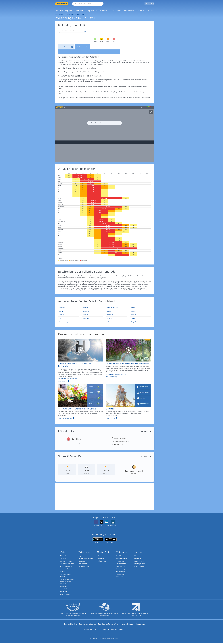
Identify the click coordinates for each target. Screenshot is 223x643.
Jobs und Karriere (70, 624)
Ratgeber (138, 552)
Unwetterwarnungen (66, 561)
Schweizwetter (120, 561)
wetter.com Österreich (66, 569)
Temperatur (82, 561)
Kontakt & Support (127, 624)
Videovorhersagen (65, 556)
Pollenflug (68, 14)
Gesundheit (61, 14)
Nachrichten (119, 556)
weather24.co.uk (65, 594)
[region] (104, 134)
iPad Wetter (100, 558)
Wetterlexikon (120, 574)
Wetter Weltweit (120, 571)
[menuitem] (59, 10)
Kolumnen (63, 558)
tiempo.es (63, 584)
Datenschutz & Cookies (87, 624)
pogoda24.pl (63, 591)
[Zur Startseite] (62, 3)
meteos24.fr (63, 586)
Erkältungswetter (139, 563)
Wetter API (63, 577)
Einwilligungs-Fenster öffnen (108, 624)
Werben (62, 571)
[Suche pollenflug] (84, 31)
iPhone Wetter (101, 556)
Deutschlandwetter (121, 558)
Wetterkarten (84, 552)
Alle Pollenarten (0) (82, 47)
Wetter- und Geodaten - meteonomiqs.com (67, 580)
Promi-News (119, 577)
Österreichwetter (121, 563)
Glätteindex (137, 558)
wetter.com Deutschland (67, 563)
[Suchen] (100, 4)
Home (56, 14)
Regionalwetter (120, 566)
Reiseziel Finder (139, 561)
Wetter (63, 552)
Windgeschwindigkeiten (85, 558)
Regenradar (81, 556)
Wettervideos (122, 552)
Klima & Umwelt (139, 566)
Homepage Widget (65, 574)
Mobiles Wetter (104, 552)
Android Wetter (101, 561)
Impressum (140, 624)
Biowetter (137, 556)
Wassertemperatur (84, 566)
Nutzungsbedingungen (116, 629)
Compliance (88, 629)
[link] (59, 10)
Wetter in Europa (121, 569)
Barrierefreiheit (100, 629)
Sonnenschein (82, 563)
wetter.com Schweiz (66, 566)
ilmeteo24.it (63, 589)
